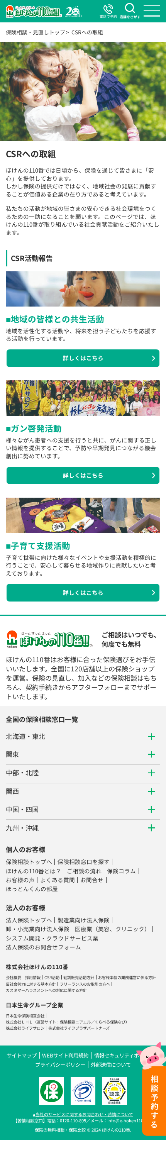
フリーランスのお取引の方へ (85, 984)
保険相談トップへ (29, 861)
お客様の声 (20, 880)
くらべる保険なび (110, 1022)
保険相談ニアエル (75, 1022)
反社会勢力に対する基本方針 (31, 984)
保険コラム (121, 871)
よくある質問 (57, 880)
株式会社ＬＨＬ (19, 1022)
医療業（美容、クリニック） (112, 929)
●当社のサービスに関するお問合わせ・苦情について (83, 1114)
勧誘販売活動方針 (78, 977)
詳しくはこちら (83, 358)
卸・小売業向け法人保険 (37, 929)
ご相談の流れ (84, 871)
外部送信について (111, 1064)
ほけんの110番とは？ (33, 871)
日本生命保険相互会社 (25, 1015)
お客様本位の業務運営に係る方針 (127, 977)
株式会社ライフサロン (25, 1028)
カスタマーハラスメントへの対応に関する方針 (46, 990)
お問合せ (91, 880)
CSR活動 (51, 977)
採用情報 (33, 977)
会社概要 (13, 977)
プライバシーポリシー (60, 1064)
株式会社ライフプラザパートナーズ (79, 1028)
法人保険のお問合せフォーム (43, 947)
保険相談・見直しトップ (35, 32)
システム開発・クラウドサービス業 (52, 938)
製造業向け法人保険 (84, 920)
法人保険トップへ (29, 920)
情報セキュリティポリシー (124, 1055)
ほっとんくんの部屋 (32, 889)
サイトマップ (22, 1055)
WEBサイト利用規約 (65, 1055)
